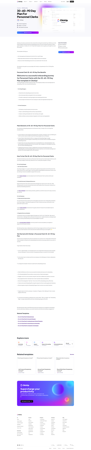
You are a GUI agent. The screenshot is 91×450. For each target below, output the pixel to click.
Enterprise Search (20, 426)
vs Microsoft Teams (43, 420)
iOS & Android (19, 432)
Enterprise (50, 1)
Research (64, 431)
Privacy (59, 448)
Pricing (45, 1)
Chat (29, 419)
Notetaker (19, 424)
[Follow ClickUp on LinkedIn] (17, 445)
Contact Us (65, 420)
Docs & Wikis (30, 422)
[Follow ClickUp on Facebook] (19, 445)
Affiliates (52, 423)
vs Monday (42, 425)
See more (72, 354)
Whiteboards (30, 431)
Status (50, 448)
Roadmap (53, 434)
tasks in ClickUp (23, 207)
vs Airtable (42, 434)
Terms (63, 448)
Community (65, 425)
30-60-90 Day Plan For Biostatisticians (26, 316)
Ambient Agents (20, 422)
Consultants (53, 428)
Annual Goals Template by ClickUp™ (44, 370)
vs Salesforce (42, 431)
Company (53, 417)
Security (54, 448)
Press (52, 431)
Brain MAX (19, 435)
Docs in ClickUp (22, 190)
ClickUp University (66, 426)
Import (64, 423)
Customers (53, 422)
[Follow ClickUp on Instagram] (21, 445)
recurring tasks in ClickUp (25, 222)
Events (52, 425)
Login (68, 1)
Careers (52, 420)
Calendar (30, 423)
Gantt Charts (30, 428)
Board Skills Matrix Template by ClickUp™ (64, 370)
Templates (19, 7)
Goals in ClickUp (23, 175)
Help (63, 417)
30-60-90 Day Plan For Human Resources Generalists (29, 323)
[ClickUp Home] (19, 1)
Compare (41, 417)
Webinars (64, 428)
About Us (53, 419)
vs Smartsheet (42, 428)
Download (19, 430)
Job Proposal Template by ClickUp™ (24, 370)
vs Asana (41, 422)
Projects (29, 420)
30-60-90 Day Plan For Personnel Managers (27, 319)
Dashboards (30, 425)
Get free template (28, 32)
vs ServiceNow (42, 423)
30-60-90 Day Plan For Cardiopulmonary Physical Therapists (30, 321)
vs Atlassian (42, 419)
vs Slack (41, 426)
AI (17, 417)
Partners (52, 426)
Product (29, 417)
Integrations (30, 434)
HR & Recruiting (25, 7)
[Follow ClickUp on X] (23, 445)
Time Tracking (30, 426)
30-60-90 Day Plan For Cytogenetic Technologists (28, 325)
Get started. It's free (26, 401)
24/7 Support (65, 419)
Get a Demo (65, 422)
